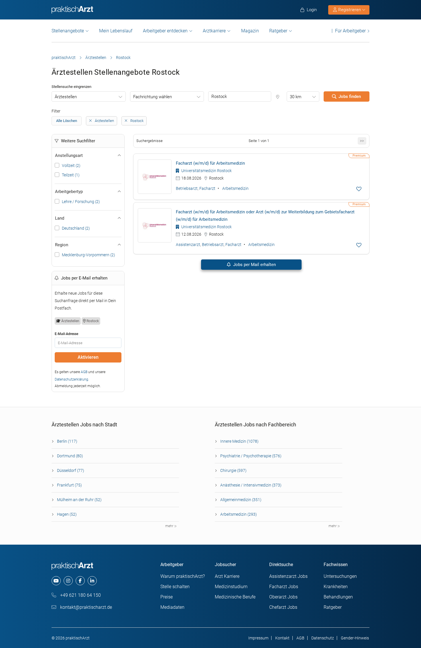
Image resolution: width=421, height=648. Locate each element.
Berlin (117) (67, 441)
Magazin (250, 30)
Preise (166, 597)
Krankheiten (336, 586)
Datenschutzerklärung (71, 379)
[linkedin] (92, 580)
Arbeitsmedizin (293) (238, 514)
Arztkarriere (214, 30)
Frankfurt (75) (69, 485)
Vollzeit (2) (71, 165)
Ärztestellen (95, 57)
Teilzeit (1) (71, 175)
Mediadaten (172, 607)
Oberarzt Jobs (283, 597)
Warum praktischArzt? (182, 576)
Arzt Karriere (227, 576)
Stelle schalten (175, 586)
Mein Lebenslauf (115, 30)
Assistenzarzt (188, 244)
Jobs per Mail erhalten (254, 264)
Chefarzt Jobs (283, 607)
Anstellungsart (69, 155)
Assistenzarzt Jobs (288, 576)
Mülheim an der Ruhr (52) (79, 499)
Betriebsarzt (187, 188)
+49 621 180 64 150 (80, 595)
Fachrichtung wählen (152, 96)
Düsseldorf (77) (70, 470)
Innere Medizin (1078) (239, 441)
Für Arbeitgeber (350, 31)
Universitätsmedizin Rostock (206, 170)
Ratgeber (278, 30)
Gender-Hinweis (355, 638)
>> (362, 141)
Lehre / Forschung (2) (81, 201)
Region (61, 244)
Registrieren (349, 9)
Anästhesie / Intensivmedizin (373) (251, 485)
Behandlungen (338, 597)
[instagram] (68, 580)
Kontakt (282, 638)
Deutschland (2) (76, 228)
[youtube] (56, 580)
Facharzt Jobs (283, 586)
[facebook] (80, 580)
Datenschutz (322, 638)
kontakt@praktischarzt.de (85, 607)
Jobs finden (350, 96)
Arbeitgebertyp (69, 191)
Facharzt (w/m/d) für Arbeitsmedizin (210, 163)
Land (59, 218)
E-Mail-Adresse (66, 334)
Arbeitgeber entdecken (165, 30)
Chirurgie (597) (233, 470)
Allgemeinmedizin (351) (240, 499)
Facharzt (207, 188)
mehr (169, 526)
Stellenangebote (68, 30)
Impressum (258, 638)
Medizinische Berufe (235, 597)
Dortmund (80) (70, 456)
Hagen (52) (67, 514)
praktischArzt (64, 57)
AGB (84, 372)
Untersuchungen (340, 576)
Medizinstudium (231, 586)
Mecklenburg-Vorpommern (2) (88, 255)
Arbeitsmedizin (235, 188)
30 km (295, 96)
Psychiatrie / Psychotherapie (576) (251, 456)
